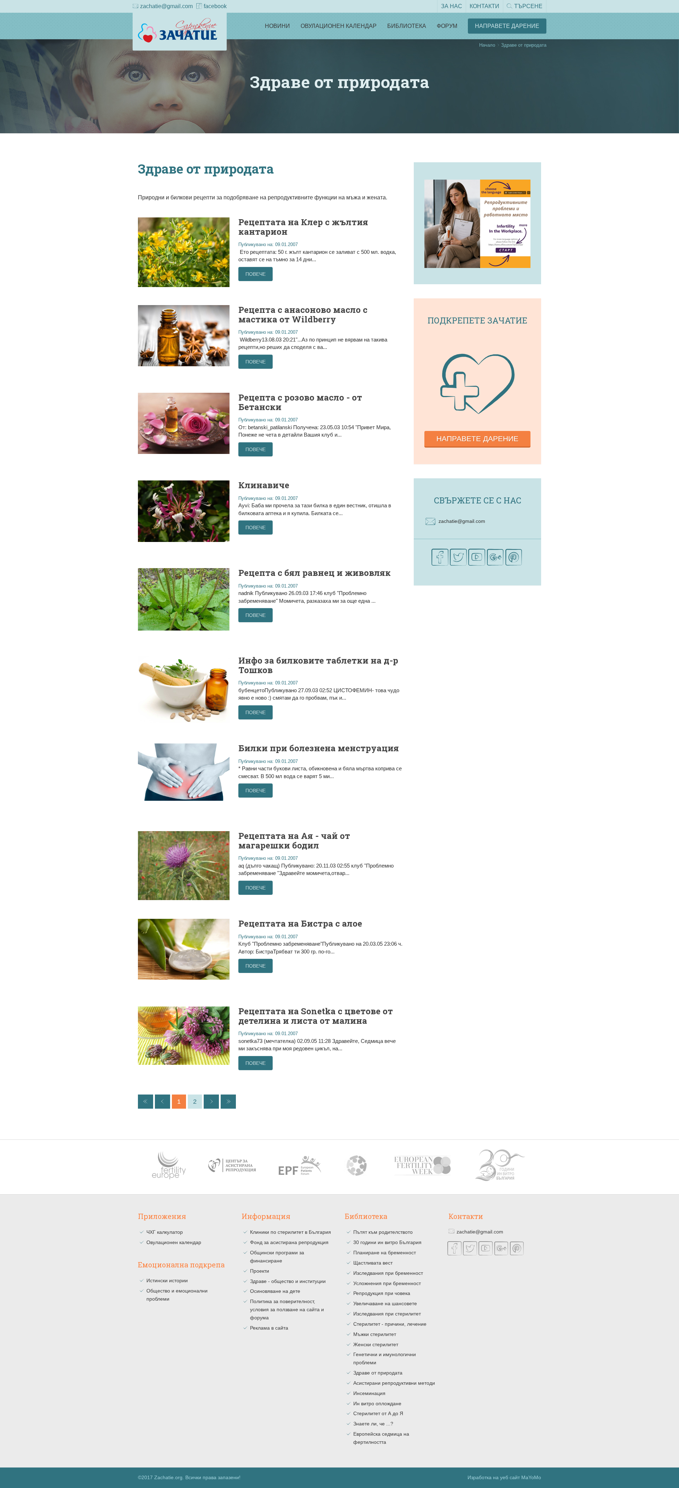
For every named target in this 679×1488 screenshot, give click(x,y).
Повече (255, 274)
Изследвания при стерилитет (387, 1314)
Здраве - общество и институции (288, 1281)
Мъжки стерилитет (374, 1334)
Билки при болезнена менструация (318, 748)
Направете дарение (477, 438)
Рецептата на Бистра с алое (300, 923)
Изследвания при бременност (388, 1273)
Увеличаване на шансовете (385, 1303)
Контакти (484, 6)
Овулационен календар (339, 26)
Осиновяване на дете (275, 1291)
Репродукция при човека (381, 1293)
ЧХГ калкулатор (164, 1232)
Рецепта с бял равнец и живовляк (314, 572)
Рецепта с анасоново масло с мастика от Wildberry (302, 314)
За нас (451, 6)
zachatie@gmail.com (166, 6)
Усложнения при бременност (387, 1283)
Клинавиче (263, 485)
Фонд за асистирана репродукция (289, 1242)
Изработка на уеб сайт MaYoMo (504, 1477)
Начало (487, 45)
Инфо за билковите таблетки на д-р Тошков (318, 665)
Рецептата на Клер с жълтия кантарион (303, 226)
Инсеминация (369, 1393)
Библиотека (406, 26)
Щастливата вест (373, 1263)
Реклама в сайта (269, 1328)
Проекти (259, 1271)
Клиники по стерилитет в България (290, 1232)
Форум (447, 26)
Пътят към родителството (383, 1232)
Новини (277, 26)
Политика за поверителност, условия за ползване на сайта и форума (287, 1309)
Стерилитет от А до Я (378, 1413)
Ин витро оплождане (377, 1403)
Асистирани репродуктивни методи (394, 1383)
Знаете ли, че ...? (373, 1423)
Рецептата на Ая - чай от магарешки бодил (294, 840)
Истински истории (167, 1280)
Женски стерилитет (375, 1344)
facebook (215, 6)
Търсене (528, 6)
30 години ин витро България (387, 1242)
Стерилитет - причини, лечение (389, 1324)
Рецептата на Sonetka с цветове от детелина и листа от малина (315, 1015)
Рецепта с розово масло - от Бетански (300, 402)
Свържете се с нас (477, 500)
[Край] (228, 1102)
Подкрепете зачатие (477, 320)
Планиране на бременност (384, 1252)
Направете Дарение (507, 26)
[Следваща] (211, 1102)
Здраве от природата (377, 1373)
